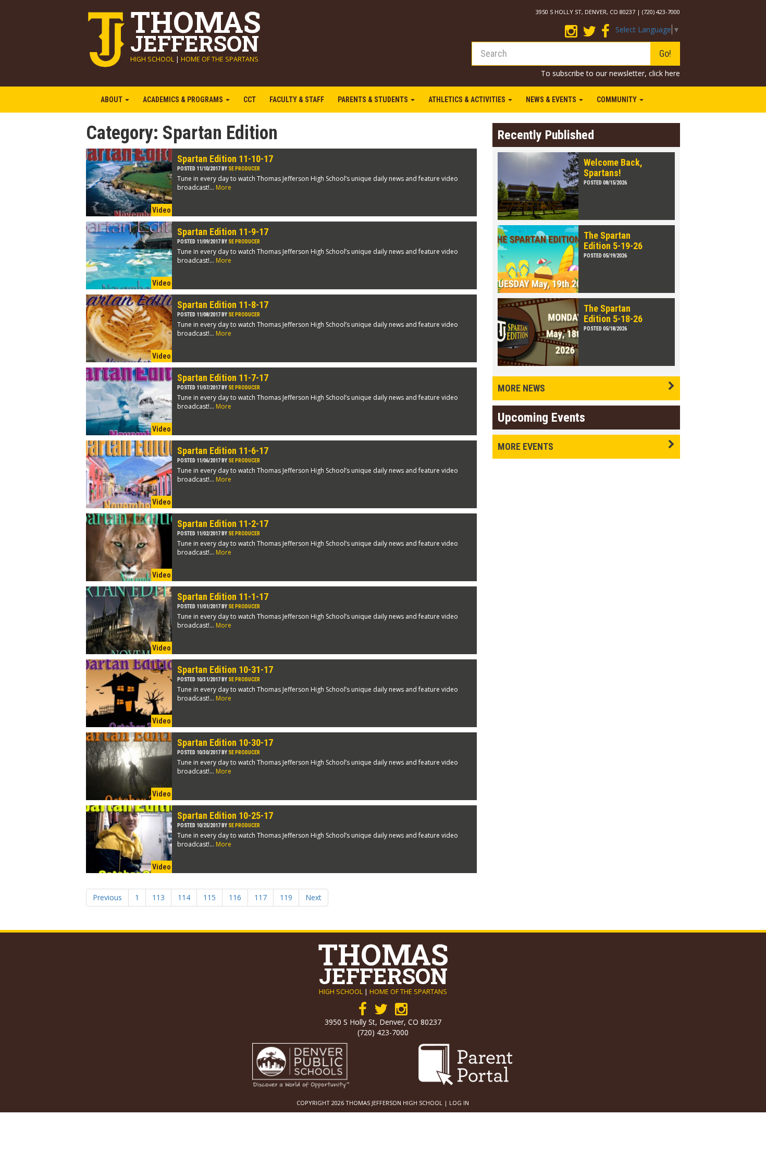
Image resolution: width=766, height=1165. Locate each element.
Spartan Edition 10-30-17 (225, 742)
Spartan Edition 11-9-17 (222, 231)
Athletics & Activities (467, 99)
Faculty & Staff (296, 99)
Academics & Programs (184, 99)
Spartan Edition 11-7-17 (222, 377)
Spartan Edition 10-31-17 (225, 669)
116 (235, 897)
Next (313, 897)
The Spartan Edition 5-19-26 (613, 240)
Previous (107, 897)
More (223, 187)
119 (286, 897)
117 (260, 897)
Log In (459, 1103)
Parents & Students (374, 99)
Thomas (195, 28)
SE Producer (244, 168)
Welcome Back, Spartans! (613, 167)
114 (184, 897)
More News (521, 388)
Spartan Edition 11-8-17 (222, 304)
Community (617, 99)
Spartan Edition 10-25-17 (225, 815)
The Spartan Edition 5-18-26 (613, 313)
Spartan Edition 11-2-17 (222, 523)
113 (158, 897)
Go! (665, 53)
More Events (525, 446)
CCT (249, 99)
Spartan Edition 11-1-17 (222, 596)
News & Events (552, 99)
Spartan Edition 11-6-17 (222, 450)
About (112, 99)
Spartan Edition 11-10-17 (225, 158)
